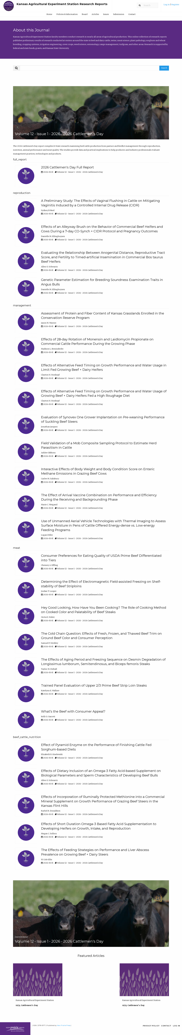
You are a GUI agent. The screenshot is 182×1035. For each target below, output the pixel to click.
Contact (132, 14)
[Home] (9, 7)
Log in (167, 4)
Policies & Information (67, 14)
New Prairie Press (63, 1025)
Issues (106, 14)
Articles (95, 14)
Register (175, 4)
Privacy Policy (151, 1026)
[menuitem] (171, 5)
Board (84, 14)
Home (49, 14)
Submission (118, 14)
